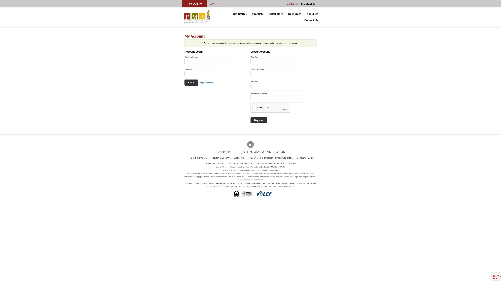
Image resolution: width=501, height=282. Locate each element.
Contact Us (311, 20)
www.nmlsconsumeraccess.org (250, 180)
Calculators (276, 14)
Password (188, 69)
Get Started (240, 14)
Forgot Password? (206, 82)
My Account (217, 4)
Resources (294, 14)
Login (191, 82)
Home (190, 157)
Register (259, 120)
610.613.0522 (308, 3)
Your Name (255, 57)
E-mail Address (191, 57)
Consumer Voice (305, 157)
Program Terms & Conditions (278, 157)
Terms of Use (254, 157)
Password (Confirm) (259, 93)
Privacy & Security (221, 157)
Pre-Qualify (195, 3)
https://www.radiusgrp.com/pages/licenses (297, 176)
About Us (312, 14)
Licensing (239, 157)
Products (258, 14)
